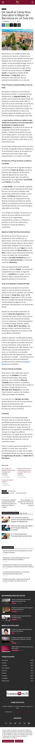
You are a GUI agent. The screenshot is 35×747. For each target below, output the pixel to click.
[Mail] (15, 723)
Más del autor (23, 513)
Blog (13, 633)
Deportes (8, 6)
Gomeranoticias (11, 491)
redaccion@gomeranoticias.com (21, 712)
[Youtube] (29, 723)
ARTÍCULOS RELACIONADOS (10, 513)
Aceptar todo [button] (19, 741)
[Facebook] (3, 25)
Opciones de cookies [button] (8, 741)
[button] (3, 2)
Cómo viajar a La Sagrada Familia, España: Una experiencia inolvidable (8, 471)
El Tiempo (14, 643)
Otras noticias (15, 650)
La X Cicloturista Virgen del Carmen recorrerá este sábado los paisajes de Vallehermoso (22, 519)
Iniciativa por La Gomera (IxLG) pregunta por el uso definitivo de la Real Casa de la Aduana (16, 558)
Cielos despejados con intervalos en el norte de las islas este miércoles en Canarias (25, 502)
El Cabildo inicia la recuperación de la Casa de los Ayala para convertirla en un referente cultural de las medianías (18, 565)
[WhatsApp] (7, 25)
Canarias (14, 603)
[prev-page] (3, 542)
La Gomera (14, 611)
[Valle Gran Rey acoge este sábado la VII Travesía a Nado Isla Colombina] (6, 528)
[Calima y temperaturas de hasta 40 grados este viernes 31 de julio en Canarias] (6, 602)
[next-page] (5, 542)
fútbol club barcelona (21, 493)
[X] (11, 25)
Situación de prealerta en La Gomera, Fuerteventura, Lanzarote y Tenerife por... (21, 639)
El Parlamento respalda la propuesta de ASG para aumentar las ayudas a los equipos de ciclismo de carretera (9, 503)
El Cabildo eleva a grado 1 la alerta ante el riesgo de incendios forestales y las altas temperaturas (16, 580)
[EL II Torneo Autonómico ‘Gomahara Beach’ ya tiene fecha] (6, 536)
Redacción (6, 21)
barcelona (12, 493)
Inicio (3, 6)
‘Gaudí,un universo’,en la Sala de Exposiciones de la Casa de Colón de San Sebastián (24, 471)
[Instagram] (10, 723)
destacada (14, 619)
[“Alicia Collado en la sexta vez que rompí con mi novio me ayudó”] (6, 649)
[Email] (15, 25)
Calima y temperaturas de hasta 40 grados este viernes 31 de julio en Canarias (17, 551)
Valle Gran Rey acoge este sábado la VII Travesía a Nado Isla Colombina (22, 528)
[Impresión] (19, 25)
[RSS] (19, 723)
